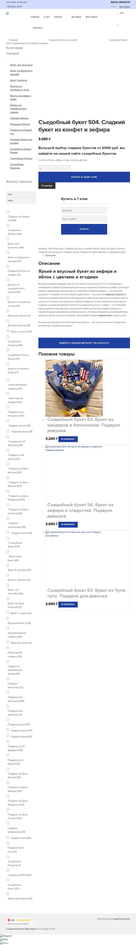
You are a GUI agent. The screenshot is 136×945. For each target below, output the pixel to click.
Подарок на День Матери (93, 252)
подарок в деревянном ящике (15, 670)
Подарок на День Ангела (18, 470)
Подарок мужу (21, 431)
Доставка (76, 17)
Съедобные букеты (21, 158)
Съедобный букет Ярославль (21, 929)
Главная (35, 17)
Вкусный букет (19, 623)
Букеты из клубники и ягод (19, 303)
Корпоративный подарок (17, 386)
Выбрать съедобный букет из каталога (84, 343)
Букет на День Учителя (112, 248)
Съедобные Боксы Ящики (18, 357)
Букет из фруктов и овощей (19, 259)
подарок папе (21, 532)
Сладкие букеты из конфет (63, 40)
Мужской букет (21, 642)
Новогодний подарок (15, 400)
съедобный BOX (19, 875)
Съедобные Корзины (15, 343)
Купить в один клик (84, 177)
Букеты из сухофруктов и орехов (18, 109)
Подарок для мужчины (15, 712)
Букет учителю (18, 80)
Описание (50, 255)
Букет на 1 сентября (15, 591)
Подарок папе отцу (16, 849)
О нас (47, 17)
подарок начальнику (17, 525)
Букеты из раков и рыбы (18, 370)
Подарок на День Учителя (18, 511)
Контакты (38, 27)
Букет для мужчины (21, 64)
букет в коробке (19, 570)
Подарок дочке (71, 252)
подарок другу (21, 730)
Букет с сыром (21, 613)
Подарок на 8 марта (16, 457)
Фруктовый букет (14, 558)
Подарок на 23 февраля (16, 443)
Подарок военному (15, 685)
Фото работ (91, 17)
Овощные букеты (20, 124)
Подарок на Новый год (19, 218)
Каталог (58, 17)
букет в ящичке (19, 579)
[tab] (87, 255)
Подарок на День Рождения (18, 497)
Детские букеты (19, 118)
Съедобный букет (116, 252)
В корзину (47, 185)
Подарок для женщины (50, 252)
